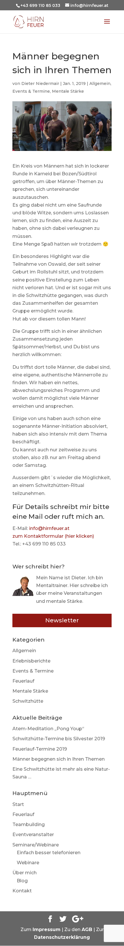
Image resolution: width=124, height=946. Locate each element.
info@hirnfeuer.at (49, 528)
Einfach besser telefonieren (48, 852)
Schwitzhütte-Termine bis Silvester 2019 (58, 738)
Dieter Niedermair (40, 83)
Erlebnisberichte (31, 661)
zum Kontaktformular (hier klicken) (53, 536)
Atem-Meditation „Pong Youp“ (48, 728)
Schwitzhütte (27, 701)
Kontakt (22, 890)
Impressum (47, 929)
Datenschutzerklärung (62, 937)
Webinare (28, 862)
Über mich (24, 872)
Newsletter (62, 620)
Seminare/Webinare (35, 845)
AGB (87, 929)
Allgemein (99, 83)
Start (18, 804)
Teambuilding (28, 824)
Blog (22, 880)
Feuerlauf (23, 681)
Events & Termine (31, 91)
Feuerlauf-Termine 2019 (39, 749)
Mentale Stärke (68, 91)
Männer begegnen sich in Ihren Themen (58, 759)
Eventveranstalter (33, 834)
